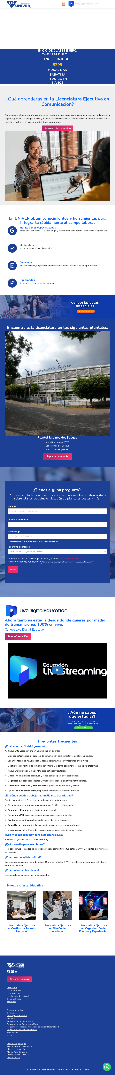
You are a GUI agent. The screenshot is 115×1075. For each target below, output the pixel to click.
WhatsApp (14, 531)
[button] (10, 914)
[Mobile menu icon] (105, 4)
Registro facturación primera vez (22, 1029)
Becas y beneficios (15, 1010)
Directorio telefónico (19, 979)
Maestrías (11, 1002)
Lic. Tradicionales (14, 990)
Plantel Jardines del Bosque (19, 1046)
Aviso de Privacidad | (57, 1069)
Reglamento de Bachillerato (20, 1021)
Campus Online (14, 999)
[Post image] (21, 905)
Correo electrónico (18, 519)
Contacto (11, 1013)
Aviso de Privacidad (71, 558)
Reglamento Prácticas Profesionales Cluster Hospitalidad (33, 1027)
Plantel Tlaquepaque (16, 1043)
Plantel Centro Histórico (18, 1055)
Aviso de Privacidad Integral (74, 561)
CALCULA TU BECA (86, 311)
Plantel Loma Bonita (16, 1049)
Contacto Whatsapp (84, 728)
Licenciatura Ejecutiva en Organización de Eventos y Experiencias (93, 928)
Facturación (12, 1032)
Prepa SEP (12, 988)
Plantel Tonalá (13, 1057)
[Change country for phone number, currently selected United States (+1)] (11, 536)
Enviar (13, 569)
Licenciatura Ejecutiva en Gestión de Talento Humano (21, 928)
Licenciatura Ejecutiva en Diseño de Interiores (57, 928)
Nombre (13, 506)
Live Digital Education (17, 1015)
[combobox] (57, 551)
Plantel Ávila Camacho (17, 1052)
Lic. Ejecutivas (13, 993)
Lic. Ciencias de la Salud (18, 996)
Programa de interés (19, 546)
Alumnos (11, 1018)
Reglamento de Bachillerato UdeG (23, 1024)
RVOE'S (10, 1035)
